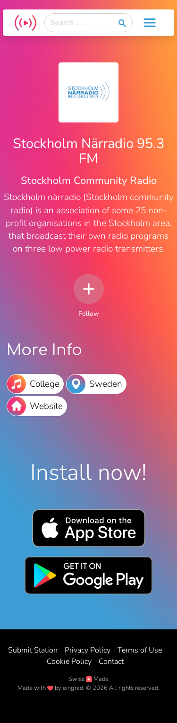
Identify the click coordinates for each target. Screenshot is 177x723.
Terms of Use (140, 650)
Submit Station (33, 650)
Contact (111, 661)
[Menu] (149, 22)
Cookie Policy (69, 661)
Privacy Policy (87, 650)
